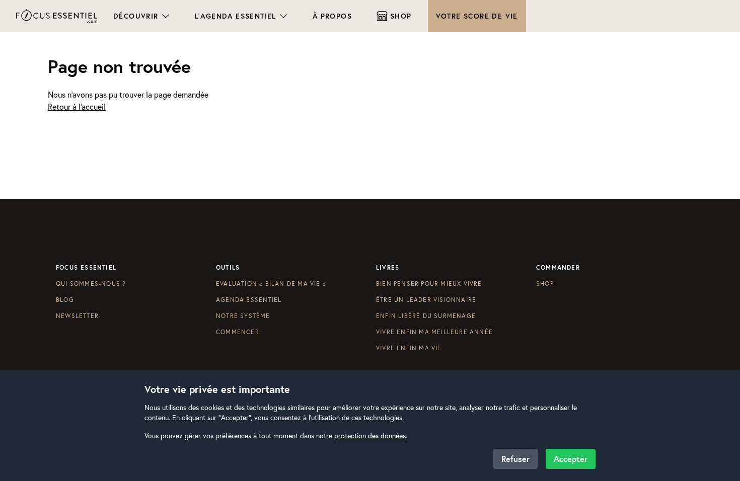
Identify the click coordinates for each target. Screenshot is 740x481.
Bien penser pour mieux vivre (429, 283)
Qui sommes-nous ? (91, 283)
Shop (545, 283)
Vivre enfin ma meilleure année (434, 332)
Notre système (243, 315)
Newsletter (77, 315)
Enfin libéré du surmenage (426, 315)
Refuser (515, 458)
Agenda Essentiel (248, 299)
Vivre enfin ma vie (409, 348)
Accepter (570, 458)
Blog (65, 299)
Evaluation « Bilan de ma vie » (271, 283)
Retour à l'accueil (77, 106)
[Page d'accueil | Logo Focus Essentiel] (56, 16)
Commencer (237, 332)
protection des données (370, 435)
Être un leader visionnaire (426, 299)
